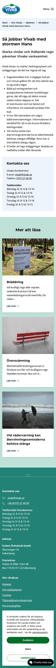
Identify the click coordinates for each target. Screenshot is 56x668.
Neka (28, 649)
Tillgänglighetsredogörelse (17, 600)
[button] (48, 9)
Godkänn (28, 640)
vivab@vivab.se (23, 174)
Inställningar (28, 657)
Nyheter (6, 584)
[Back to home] (11, 9)
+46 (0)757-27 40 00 (18, 503)
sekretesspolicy (40, 632)
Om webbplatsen (12, 589)
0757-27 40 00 (24, 178)
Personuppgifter (11, 605)
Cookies (6, 595)
